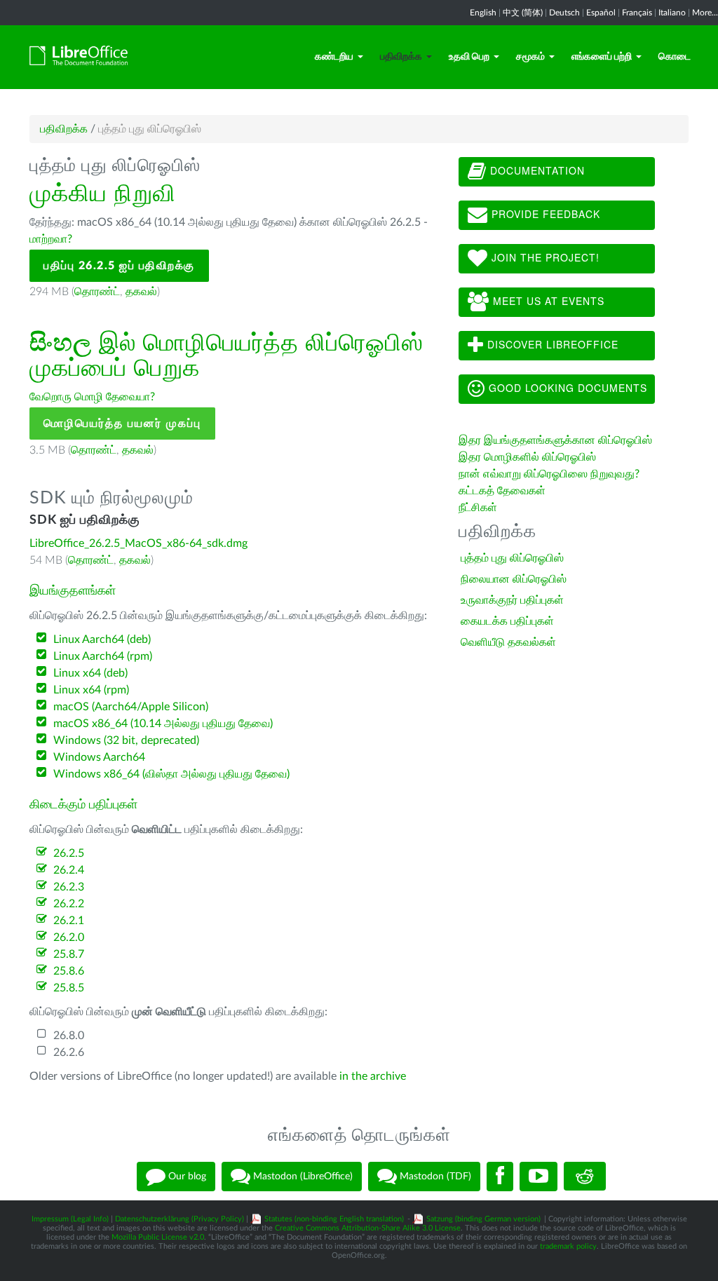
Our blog (185, 1176)
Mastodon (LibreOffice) (301, 1176)
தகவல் (141, 291)
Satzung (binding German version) (483, 1219)
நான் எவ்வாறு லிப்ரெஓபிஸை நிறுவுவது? (549, 474)
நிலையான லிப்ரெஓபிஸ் (514, 579)
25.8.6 (68, 971)
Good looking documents (566, 388)
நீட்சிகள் (478, 507)
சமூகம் (530, 57)
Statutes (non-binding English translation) (334, 1219)
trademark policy (568, 1246)
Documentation (536, 170)
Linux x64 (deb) (90, 673)
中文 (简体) (523, 12)
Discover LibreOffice (551, 344)
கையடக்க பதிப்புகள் (507, 621)
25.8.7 (68, 954)
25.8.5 (68, 988)
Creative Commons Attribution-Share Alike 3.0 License (368, 1228)
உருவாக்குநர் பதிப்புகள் (512, 600)
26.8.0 (68, 1035)
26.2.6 (68, 1052)
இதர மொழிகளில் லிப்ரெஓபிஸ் (527, 457)
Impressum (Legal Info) (70, 1219)
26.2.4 (68, 870)
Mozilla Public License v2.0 (157, 1237)
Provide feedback (544, 214)
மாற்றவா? (50, 239)
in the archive (372, 1076)
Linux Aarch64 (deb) (102, 639)
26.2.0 (68, 937)
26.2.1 (68, 920)
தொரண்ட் (97, 291)
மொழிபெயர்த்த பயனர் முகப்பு (122, 423)
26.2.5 (68, 853)
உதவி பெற (469, 57)
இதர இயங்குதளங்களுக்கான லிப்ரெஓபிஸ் (555, 440)
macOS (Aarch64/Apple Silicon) (130, 706)
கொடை (674, 57)
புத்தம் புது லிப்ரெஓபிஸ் (512, 558)
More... (705, 12)
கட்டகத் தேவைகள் (503, 490)
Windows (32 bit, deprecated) (126, 740)
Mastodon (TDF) (434, 1176)
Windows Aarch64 (99, 757)
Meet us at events (546, 301)
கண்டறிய (334, 57)
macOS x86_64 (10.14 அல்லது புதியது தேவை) (163, 723)
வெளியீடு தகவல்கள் (508, 642)
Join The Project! (544, 257)
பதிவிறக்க (401, 57)
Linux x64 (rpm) (91, 690)
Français (637, 12)
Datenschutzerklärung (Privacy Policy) (179, 1219)
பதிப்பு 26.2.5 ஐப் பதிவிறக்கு (119, 265)
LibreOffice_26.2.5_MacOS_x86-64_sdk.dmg (138, 543)
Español (601, 12)
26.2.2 (68, 903)
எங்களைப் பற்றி (601, 57)
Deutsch (564, 12)
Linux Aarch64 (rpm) (102, 656)
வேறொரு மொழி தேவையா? (92, 396)
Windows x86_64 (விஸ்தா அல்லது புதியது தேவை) (171, 774)
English (483, 12)
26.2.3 (68, 887)
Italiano (672, 12)
